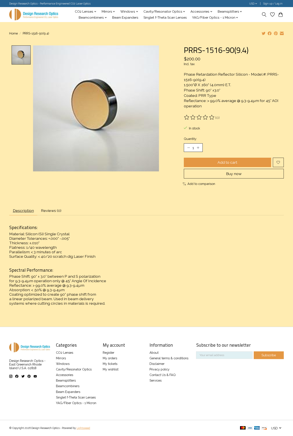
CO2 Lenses (64, 352)
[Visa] (250, 428)
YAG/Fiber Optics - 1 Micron (76, 403)
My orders (110, 358)
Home (13, 33)
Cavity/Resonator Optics (74, 369)
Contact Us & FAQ (163, 375)
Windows (62, 364)
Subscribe (268, 355)
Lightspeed (83, 428)
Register (108, 352)
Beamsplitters (66, 380)
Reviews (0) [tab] (51, 210)
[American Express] (257, 428)
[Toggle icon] (264, 14)
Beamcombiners (67, 386)
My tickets (110, 364)
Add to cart (227, 162)
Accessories (64, 375)
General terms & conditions (169, 358)
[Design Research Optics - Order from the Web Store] (33, 14)
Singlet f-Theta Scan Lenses (165, 17)
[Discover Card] (264, 428)
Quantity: (190, 139)
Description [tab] (23, 210)
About (154, 352)
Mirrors (61, 358)
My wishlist (110, 369)
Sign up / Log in (272, 3)
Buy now (234, 173)
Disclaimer (157, 364)
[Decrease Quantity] (189, 148)
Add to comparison (201, 184)
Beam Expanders (125, 17)
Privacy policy (159, 369)
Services (156, 380)
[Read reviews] (199, 117)
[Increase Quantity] (198, 148)
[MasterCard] (243, 428)
